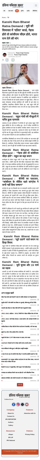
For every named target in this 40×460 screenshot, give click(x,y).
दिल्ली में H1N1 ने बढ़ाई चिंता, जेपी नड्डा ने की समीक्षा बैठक (16, 367)
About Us (11, 413)
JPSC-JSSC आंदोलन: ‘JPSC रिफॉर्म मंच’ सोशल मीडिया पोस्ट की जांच (19, 313)
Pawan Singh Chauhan (22, 53)
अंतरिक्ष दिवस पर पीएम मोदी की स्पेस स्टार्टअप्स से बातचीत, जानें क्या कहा (19, 326)
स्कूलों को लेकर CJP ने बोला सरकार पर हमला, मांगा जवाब (15, 337)
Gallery (10, 425)
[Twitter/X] (22, 404)
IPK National (11, 440)
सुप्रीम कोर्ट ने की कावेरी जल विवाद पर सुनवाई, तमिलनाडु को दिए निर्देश (18, 302)
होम (4, 10)
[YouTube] (26, 404)
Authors (10, 422)
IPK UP (10, 437)
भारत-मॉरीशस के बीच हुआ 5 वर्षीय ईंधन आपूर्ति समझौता (14, 348)
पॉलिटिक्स (35, 10)
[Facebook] (13, 404)
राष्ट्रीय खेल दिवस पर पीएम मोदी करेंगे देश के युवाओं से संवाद (16, 308)
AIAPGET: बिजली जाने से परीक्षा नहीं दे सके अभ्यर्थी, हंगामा (16, 343)
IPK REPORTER (10, 419)
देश (17, 10)
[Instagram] (18, 404)
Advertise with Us (30, 413)
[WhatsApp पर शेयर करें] (13, 60)
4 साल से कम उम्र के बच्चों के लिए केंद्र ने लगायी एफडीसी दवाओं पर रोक (19, 354)
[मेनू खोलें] (36, 5)
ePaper (10, 434)
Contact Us (10, 416)
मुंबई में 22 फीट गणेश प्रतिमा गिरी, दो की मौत (12, 332)
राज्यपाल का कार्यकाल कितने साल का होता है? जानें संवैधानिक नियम (17, 372)
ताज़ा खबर (10, 10)
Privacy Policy (29, 434)
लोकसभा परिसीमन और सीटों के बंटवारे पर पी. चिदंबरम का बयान (16, 378)
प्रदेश (28, 10)
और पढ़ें (20, 384)
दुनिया (22, 10)
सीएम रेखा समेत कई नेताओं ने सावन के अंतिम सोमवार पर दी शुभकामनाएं (18, 297)
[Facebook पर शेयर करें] (7, 60)
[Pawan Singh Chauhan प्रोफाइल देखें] (5, 55)
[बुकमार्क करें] (3, 60)
